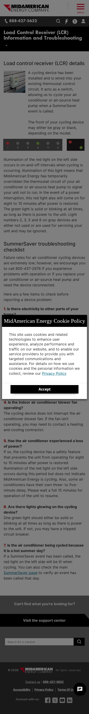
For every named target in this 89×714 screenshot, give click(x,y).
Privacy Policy (54, 373)
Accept (45, 389)
